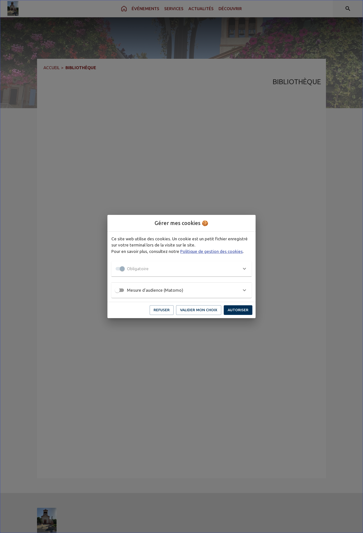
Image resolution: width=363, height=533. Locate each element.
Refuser (162, 310)
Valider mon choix (198, 310)
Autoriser (238, 310)
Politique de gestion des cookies (211, 251)
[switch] (117, 290)
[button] (181, 268)
